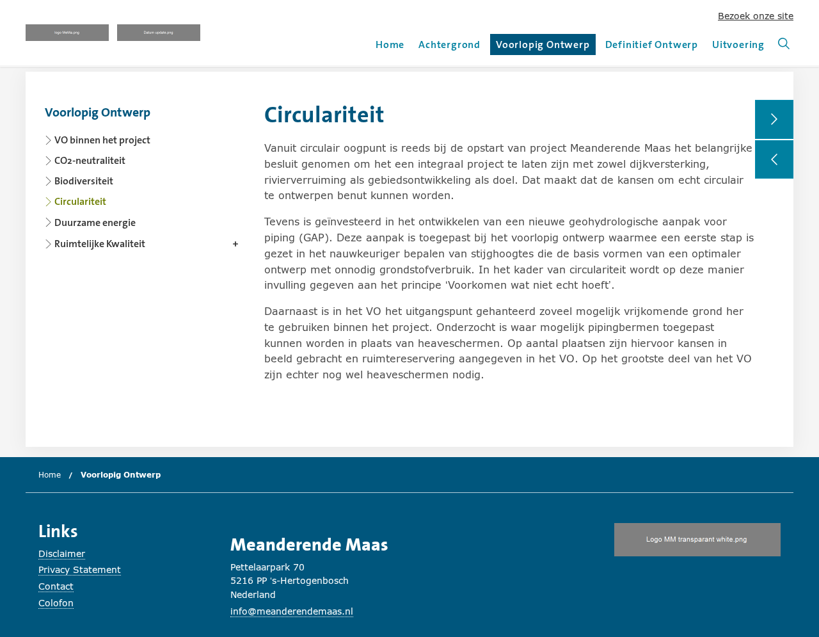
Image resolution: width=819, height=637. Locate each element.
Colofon (56, 602)
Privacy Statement (79, 569)
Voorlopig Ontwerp (543, 46)
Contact (56, 586)
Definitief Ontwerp (651, 44)
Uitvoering (738, 44)
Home (390, 44)
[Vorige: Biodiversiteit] (774, 159)
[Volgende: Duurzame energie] (774, 119)
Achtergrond (449, 44)
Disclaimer (61, 553)
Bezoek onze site (755, 15)
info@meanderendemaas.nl (291, 611)
